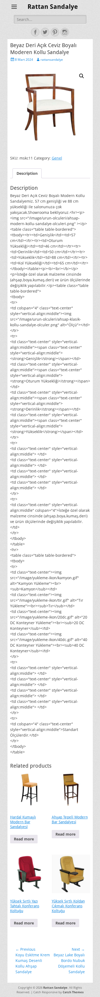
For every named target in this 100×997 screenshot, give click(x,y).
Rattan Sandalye (52, 6)
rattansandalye (52, 59)
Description (27, 173)
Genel (57, 158)
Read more (24, 838)
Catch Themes (73, 992)
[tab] (27, 173)
